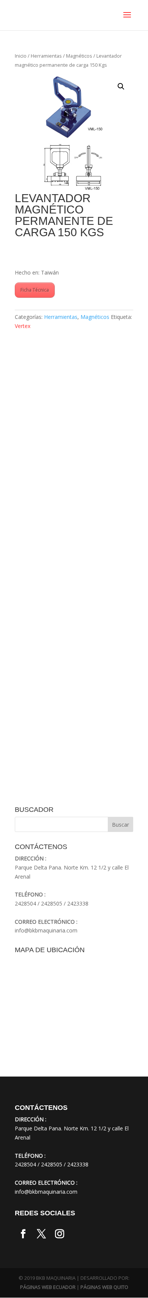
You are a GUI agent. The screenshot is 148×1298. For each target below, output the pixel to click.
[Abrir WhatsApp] (19, 1278)
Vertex (22, 326)
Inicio (21, 55)
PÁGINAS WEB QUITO (104, 1287)
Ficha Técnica (34, 290)
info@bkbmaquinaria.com (46, 930)
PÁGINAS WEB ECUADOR (48, 1287)
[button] (121, 86)
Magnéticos (79, 55)
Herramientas (46, 55)
